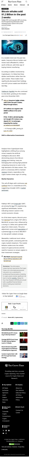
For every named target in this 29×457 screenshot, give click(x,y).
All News (5, 388)
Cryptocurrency (19, 317)
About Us (19, 388)
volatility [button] (14, 278)
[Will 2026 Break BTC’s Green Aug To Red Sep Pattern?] (23, 334)
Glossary (5, 400)
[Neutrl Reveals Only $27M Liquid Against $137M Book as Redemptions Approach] (23, 348)
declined (7, 220)
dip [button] (10, 231)
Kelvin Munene (5, 29)
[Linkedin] (6, 430)
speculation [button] (22, 229)
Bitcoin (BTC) (11, 317)
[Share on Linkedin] (18, 323)
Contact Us (19, 410)
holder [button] (18, 100)
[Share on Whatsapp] (15, 323)
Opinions (5, 393)
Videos (4, 397)
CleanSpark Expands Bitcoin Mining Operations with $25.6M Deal (13, 259)
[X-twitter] (3, 430)
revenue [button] (4, 172)
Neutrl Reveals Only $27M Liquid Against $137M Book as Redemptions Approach (9, 348)
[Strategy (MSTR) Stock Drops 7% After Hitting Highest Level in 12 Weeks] (23, 341)
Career (18, 412)
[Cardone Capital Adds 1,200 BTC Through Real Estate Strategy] (23, 355)
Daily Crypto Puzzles (14, 303)
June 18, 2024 (8, 131)
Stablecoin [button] (5, 91)
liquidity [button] (11, 91)
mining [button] (4, 160)
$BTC (10, 121)
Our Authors (20, 390)
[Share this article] (26, 35)
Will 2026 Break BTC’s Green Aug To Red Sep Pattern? (9, 334)
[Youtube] (3, 433)
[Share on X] (12, 323)
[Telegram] (9, 430)
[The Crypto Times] (14, 1)
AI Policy (18, 395)
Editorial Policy (21, 393)
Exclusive (5, 390)
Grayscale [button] (17, 204)
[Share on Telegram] (22, 323)
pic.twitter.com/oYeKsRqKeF (12, 125)
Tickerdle (5, 411)
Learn (4, 395)
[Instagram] (6, 433)
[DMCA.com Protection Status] (14, 444)
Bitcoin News (5, 8)
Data (3, 402)
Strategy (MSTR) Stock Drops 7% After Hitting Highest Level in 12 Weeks (10, 341)
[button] (3, 1)
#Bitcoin (6, 100)
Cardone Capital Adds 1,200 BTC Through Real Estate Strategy (9, 355)
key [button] (13, 206)
